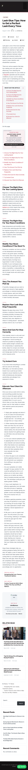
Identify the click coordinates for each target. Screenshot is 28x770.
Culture (5, 17)
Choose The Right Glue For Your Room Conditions (14, 95)
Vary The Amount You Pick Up (15, 103)
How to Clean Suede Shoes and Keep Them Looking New (12, 728)
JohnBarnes (14, 605)
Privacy (21, 764)
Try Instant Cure (11, 114)
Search (5, 700)
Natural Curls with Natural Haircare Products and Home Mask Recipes (12, 670)
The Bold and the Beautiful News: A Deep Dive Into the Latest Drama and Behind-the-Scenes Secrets (14, 643)
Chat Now (23, 766)
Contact (14, 766)
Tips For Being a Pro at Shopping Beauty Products (13, 656)
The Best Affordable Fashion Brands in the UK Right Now (13, 739)
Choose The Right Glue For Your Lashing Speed (13, 91)
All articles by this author (11, 613)
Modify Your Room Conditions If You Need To (14, 99)
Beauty (6, 628)
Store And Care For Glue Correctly (13, 110)
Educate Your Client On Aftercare (13, 117)
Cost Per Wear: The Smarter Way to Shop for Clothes (14, 734)
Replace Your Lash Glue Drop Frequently (14, 106)
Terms (24, 764)
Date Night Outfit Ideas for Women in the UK (13, 717)
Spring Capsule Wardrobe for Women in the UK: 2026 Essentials (13, 722)
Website (20, 613)
